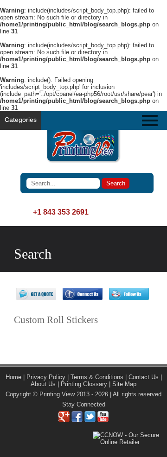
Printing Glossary (84, 384)
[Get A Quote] (36, 297)
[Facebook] (77, 420)
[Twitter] (90, 420)
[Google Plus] (64, 420)
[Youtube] (103, 420)
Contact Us (143, 377)
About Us (43, 384)
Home (13, 377)
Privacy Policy (45, 377)
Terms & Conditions (97, 377)
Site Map (124, 384)
